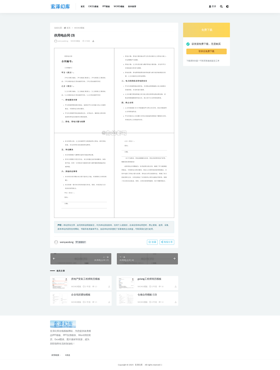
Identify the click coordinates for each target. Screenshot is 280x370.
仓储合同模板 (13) (147, 295)
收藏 (153, 242)
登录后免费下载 (206, 51)
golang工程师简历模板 (149, 279)
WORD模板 (119, 6)
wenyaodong (63, 41)
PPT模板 (106, 6)
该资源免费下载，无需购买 (206, 44)
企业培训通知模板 (80, 295)
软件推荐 (132, 6)
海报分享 (168, 242)
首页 (83, 6)
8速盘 (67, 355)
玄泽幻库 (139, 365)
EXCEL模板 (93, 6)
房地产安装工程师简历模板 (85, 279)
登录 (214, 6)
